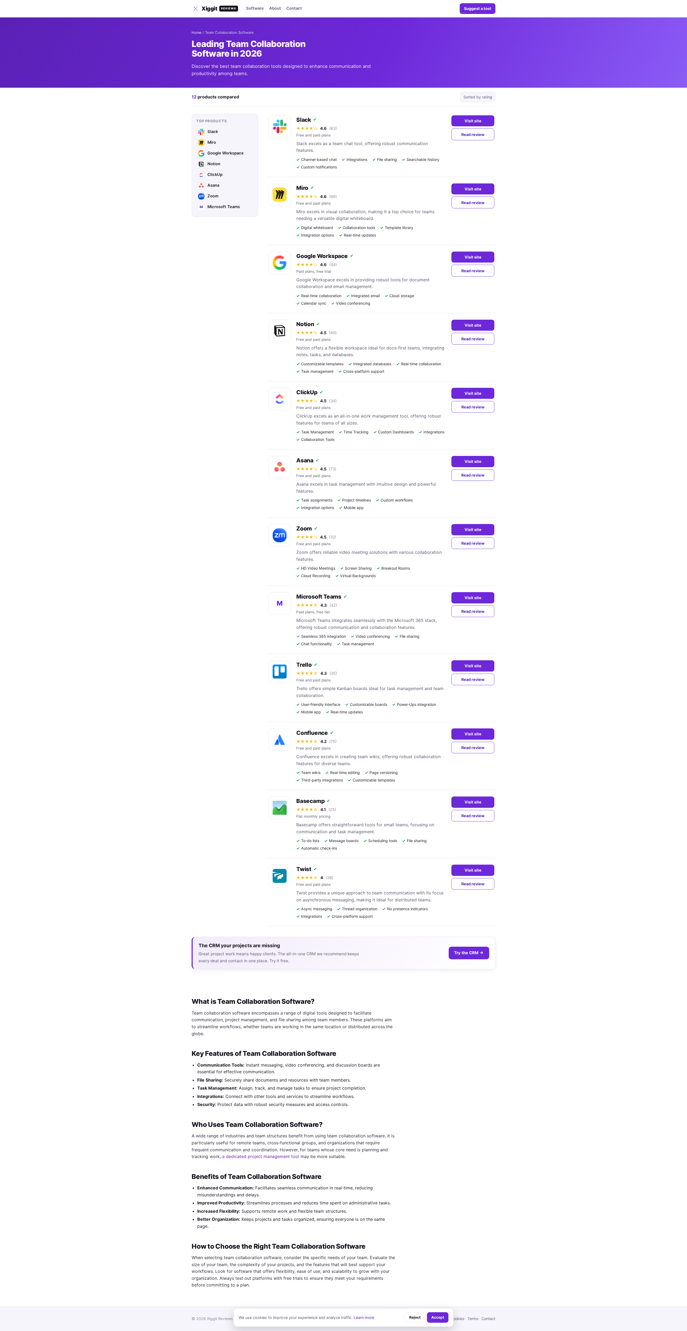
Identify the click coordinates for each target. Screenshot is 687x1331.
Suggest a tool (477, 8)
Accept (437, 1317)
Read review (472, 134)
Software (255, 8)
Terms (472, 1318)
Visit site (473, 121)
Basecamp (310, 801)
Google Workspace (322, 256)
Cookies (457, 1318)
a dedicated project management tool (260, 1156)
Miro (302, 188)
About (275, 8)
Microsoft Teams (318, 596)
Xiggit (219, 8)
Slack (303, 119)
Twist (303, 869)
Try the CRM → (469, 952)
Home (197, 32)
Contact (294, 8)
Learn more (364, 1317)
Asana (304, 460)
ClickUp (306, 392)
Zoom (304, 528)
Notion (305, 324)
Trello (304, 664)
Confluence (312, 732)
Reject (415, 1317)
